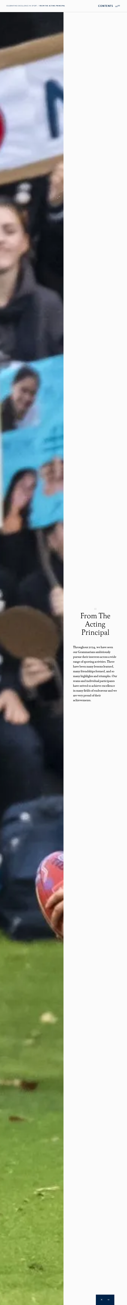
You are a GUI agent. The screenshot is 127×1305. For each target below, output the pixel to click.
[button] (109, 6)
